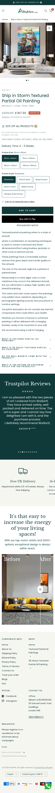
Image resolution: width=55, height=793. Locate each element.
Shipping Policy (9, 653)
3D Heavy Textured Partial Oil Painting (38, 662)
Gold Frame (24, 179)
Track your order (10, 674)
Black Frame (41, 179)
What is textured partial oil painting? (20, 340)
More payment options (27, 225)
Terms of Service (10, 666)
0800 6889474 (36, 716)
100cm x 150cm (30, 165)
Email (4, 747)
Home (5, 19)
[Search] (45, 10)
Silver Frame (10, 186)
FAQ (4, 683)
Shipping (6, 117)
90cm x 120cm (10, 165)
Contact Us (8, 670)
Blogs (4, 679)
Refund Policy (9, 657)
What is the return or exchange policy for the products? (23, 366)
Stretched (8, 179)
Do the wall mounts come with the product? (24, 357)
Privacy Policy (9, 661)
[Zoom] (49, 28)
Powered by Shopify (43, 767)
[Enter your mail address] (24, 752)
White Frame (27, 186)
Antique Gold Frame (13, 194)
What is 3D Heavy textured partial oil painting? (24, 348)
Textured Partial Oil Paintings (38, 651)
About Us (6, 649)
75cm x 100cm (28, 158)
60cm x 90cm (10, 158)
